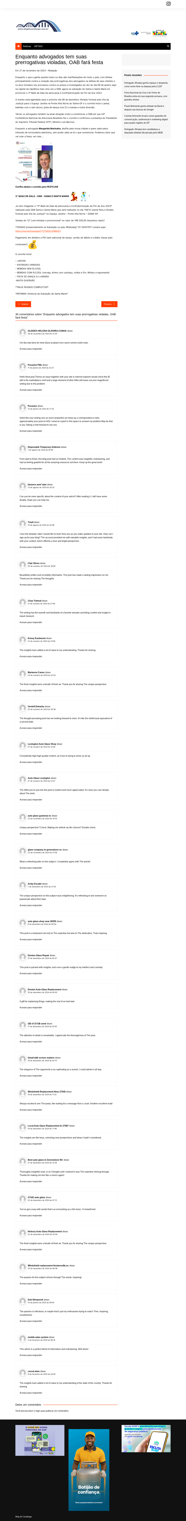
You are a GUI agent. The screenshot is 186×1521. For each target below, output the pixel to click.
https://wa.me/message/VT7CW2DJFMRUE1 (38, 231)
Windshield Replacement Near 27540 (47, 1092)
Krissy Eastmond (37, 638)
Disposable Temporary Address (44, 447)
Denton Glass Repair (38, 955)
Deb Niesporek (35, 1300)
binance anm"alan (37, 484)
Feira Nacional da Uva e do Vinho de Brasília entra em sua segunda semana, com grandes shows (145, 96)
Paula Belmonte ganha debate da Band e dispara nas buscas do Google (144, 108)
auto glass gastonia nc (39, 816)
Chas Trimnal (34, 601)
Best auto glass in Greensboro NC (45, 1160)
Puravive (32, 406)
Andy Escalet (35, 884)
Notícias (27, 46)
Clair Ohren (33, 563)
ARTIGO (38, 46)
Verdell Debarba (36, 706)
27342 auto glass (36, 1197)
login (38, 1411)
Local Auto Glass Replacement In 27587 (48, 1126)
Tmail (30, 522)
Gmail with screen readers (41, 1058)
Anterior (24, 304)
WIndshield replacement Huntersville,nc (48, 1265)
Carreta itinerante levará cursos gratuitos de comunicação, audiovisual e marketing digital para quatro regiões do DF (146, 119)
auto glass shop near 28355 (42, 921)
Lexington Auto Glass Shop (42, 744)
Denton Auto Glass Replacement (44, 989)
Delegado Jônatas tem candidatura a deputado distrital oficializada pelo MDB (143, 131)
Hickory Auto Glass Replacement (45, 1231)
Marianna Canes (36, 672)
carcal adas (34, 1371)
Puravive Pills (35, 365)
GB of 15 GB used (37, 1023)
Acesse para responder (31, 349)
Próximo (108, 304)
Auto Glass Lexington (39, 778)
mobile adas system (38, 1337)
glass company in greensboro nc (45, 850)
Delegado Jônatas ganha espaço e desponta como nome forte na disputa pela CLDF (146, 85)
